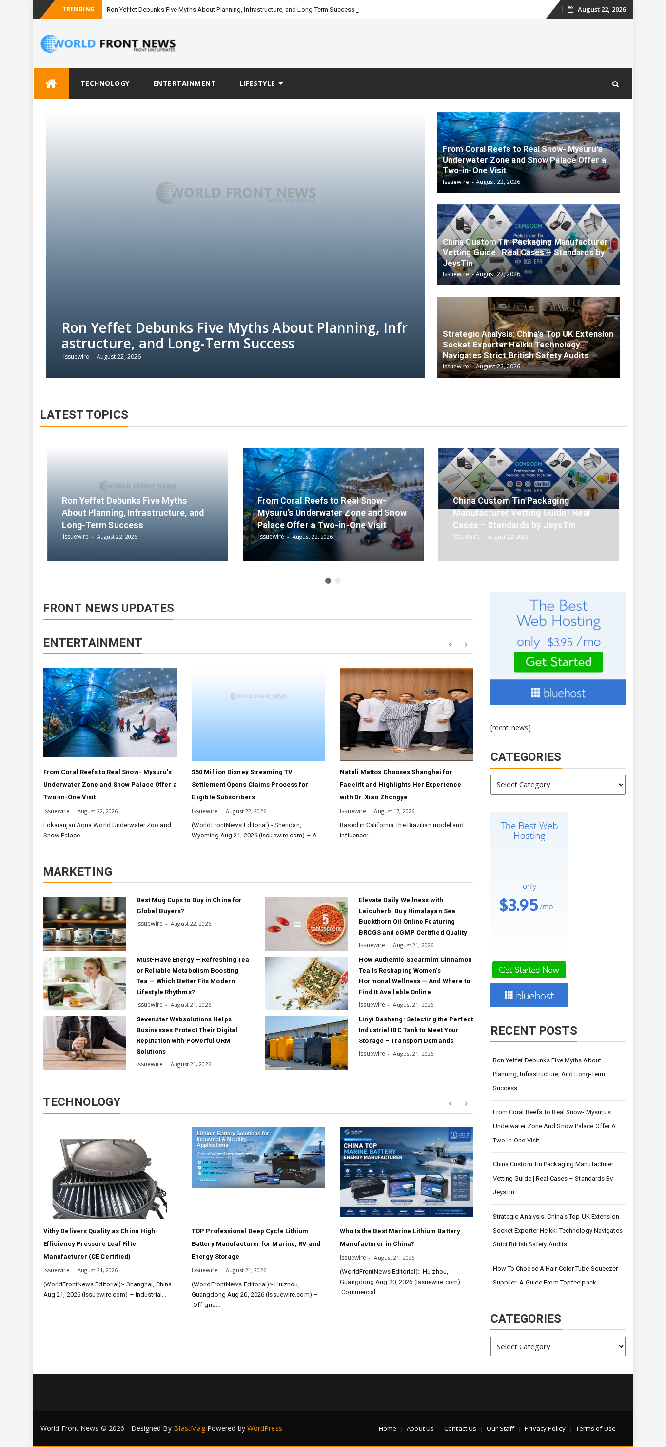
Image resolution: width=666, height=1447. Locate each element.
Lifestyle (257, 83)
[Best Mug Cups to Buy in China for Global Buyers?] (84, 924)
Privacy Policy (545, 1428)
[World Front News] (51, 83)
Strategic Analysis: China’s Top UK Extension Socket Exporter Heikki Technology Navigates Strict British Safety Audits (558, 1230)
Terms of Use (596, 1428)
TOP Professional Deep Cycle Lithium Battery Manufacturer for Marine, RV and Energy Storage (256, 1243)
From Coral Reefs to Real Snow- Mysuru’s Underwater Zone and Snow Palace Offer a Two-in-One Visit (110, 784)
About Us (420, 1428)
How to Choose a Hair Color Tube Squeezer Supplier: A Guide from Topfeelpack (555, 1275)
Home (387, 1428)
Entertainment (184, 83)
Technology (105, 83)
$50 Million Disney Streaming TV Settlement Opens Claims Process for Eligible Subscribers (250, 784)
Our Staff (500, 1428)
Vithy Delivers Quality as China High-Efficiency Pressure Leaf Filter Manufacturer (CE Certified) (100, 1243)
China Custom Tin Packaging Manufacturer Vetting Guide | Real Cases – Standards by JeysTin (553, 1178)
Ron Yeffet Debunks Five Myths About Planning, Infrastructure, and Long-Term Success (230, 9)
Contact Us (460, 1428)
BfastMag (189, 1428)
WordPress (264, 1428)
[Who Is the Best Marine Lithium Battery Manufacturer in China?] (406, 1172)
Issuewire (56, 811)
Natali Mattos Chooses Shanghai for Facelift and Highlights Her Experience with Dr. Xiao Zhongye (400, 784)
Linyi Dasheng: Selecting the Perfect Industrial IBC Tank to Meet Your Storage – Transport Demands (416, 1030)
